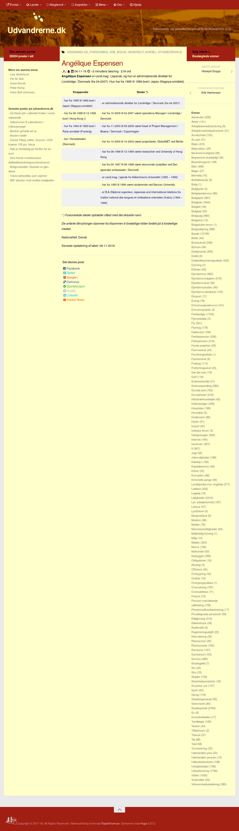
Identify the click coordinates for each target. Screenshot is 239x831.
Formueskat (199, 350)
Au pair (196, 139)
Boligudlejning (200, 229)
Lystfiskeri (198, 511)
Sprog (195, 695)
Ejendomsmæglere (203, 278)
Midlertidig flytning (202, 533)
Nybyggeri (198, 556)
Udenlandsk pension (204, 757)
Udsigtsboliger (200, 766)
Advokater (198, 117)
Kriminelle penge (201, 480)
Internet (196, 439)
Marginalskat (199, 515)
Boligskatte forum (202, 224)
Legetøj (196, 493)
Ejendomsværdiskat (204, 292)
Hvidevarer (198, 417)
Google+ (72, 277)
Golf (194, 377)
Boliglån (196, 207)
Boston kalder (18, 135)
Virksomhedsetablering (205, 784)
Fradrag (196, 363)
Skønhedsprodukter (203, 681)
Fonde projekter (201, 345)
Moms (195, 547)
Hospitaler (197, 408)
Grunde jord (199, 390)
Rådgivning (198, 618)
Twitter (71, 273)
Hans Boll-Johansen (22, 92)
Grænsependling (201, 386)
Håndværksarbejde (203, 399)
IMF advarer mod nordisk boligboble (32, 180)
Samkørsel (198, 654)
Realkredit (197, 627)
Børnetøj (196, 175)
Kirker (195, 471)
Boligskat (197, 220)
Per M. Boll (17, 79)
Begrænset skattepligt (205, 157)
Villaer (195, 775)
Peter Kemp (17, 88)
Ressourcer (199, 641)
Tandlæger (198, 721)
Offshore (197, 569)
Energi (195, 301)
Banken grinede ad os (23, 131)
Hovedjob (197, 412)
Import (195, 426)
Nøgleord (56, 4)
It (192, 448)
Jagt (194, 453)
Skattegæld (198, 663)
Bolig (194, 184)
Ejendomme (199, 274)
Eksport (196, 296)
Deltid (195, 256)
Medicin (196, 520)
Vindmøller (198, 780)
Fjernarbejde (199, 318)
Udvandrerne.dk (36, 29)
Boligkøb (197, 202)
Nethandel (197, 551)
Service (196, 659)
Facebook (73, 268)
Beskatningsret (200, 162)
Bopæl (195, 233)
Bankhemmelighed (203, 153)
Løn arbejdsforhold (203, 502)
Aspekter (81, 4)
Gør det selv (199, 372)
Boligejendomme (201, 193)
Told (194, 744)
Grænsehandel (200, 381)
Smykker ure (199, 686)
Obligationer (199, 560)
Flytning (196, 327)
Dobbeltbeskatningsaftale (207, 260)
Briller (195, 238)
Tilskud (196, 735)
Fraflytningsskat (201, 368)
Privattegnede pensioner (206, 614)
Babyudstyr (198, 148)
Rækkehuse (199, 623)
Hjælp (137, 4)
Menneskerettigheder (204, 529)
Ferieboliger (198, 314)
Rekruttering (199, 636)
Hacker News (76, 300)
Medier (196, 524)
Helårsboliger (199, 404)
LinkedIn (72, 295)
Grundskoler (199, 395)
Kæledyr (196, 462)
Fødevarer (198, 332)
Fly (193, 323)
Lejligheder (198, 498)
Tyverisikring (199, 748)
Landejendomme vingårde (207, 484)
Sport (195, 690)
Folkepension (199, 341)
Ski (193, 668)
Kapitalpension (200, 466)
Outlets (196, 578)
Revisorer (197, 650)
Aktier (195, 121)
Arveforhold (198, 135)
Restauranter (199, 645)
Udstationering (200, 771)
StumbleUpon (76, 286)
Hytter (195, 421)
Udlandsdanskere (202, 762)
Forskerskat (199, 359)
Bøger (195, 171)
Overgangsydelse (202, 583)
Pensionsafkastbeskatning (207, 609)
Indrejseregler (200, 435)
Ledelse (196, 489)
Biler (194, 166)
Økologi (196, 565)
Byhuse (196, 247)
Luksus (196, 506)
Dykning (196, 265)
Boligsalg (197, 215)
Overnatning (199, 587)
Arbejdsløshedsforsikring (206, 126)
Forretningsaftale (201, 354)
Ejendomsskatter (202, 287)
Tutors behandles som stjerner (28, 176)
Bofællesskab (200, 180)
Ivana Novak (18, 83)
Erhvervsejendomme (204, 305)
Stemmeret (198, 703)
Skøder (196, 677)
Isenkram (197, 444)
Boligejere (197, 198)
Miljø (194, 538)
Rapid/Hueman (110, 823)
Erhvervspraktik (201, 310)
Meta (102, 4)
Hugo (143, 823)
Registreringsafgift (202, 632)
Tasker (196, 726)
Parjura (196, 596)
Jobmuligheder (200, 457)
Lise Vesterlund (19, 74)
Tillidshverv (198, 730)
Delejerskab (199, 251)
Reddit (71, 291)
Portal (14, 4)
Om (119, 4)
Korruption (198, 475)
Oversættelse (200, 592)
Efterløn (196, 269)
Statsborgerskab (201, 699)
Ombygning (198, 574)
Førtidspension (200, 336)
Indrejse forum (200, 430)
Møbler (196, 542)
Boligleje (196, 211)
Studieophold (199, 708)
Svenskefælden (201, 717)
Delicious (73, 282)
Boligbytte (197, 189)
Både (194, 144)
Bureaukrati (198, 242)
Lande (34, 4)
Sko (194, 672)
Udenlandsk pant (202, 753)
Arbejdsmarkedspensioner (207, 130)
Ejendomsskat (200, 283)
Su (193, 712)
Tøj (193, 739)
